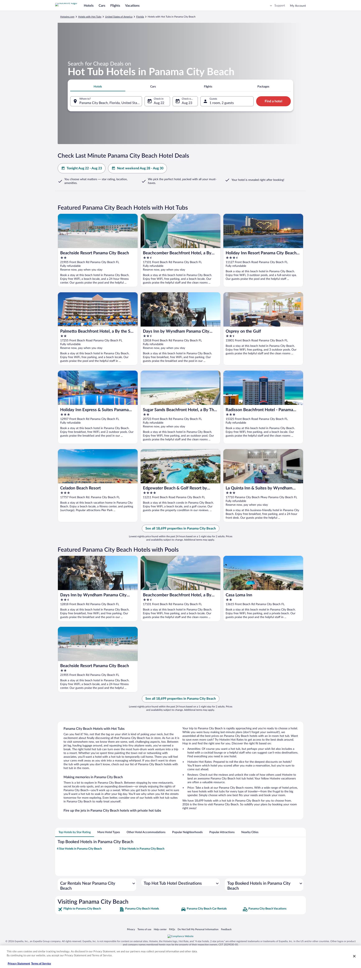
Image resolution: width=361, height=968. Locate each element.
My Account (298, 5)
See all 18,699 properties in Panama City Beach (180, 528)
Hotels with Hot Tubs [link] (89, 16)
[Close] (354, 956)
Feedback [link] (226, 929)
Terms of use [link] (144, 929)
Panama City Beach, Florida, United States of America (110, 103)
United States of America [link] (118, 16)
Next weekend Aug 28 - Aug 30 (140, 168)
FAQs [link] (172, 929)
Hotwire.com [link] (67, 16)
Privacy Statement (19, 963)
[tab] (97, 86)
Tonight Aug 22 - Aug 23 (84, 168)
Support (280, 5)
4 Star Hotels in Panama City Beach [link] (79, 848)
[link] (88, 909)
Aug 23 (187, 103)
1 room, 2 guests (222, 103)
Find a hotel (273, 101)
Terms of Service (41, 963)
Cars (102, 5)
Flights (115, 5)
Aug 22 (159, 103)
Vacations (132, 5)
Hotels (89, 5)
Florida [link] (140, 16)
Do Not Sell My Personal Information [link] (198, 929)
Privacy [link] (131, 929)
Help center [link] (160, 929)
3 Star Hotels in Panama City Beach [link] (141, 848)
